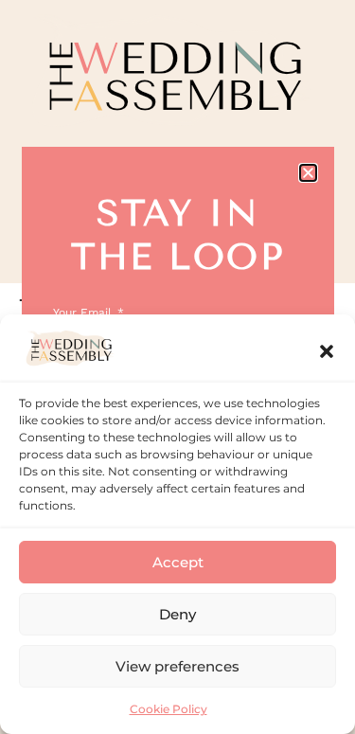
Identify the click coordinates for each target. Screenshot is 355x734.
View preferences (177, 666)
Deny (177, 614)
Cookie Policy (168, 709)
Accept (178, 562)
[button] (326, 351)
